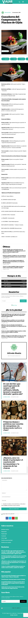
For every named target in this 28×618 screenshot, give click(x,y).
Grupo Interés (14, 615)
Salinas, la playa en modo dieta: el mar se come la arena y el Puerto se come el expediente (13, 336)
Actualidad (5, 51)
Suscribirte (23, 286)
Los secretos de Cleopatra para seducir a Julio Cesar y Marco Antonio (13, 576)
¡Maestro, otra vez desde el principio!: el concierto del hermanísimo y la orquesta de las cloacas (13, 262)
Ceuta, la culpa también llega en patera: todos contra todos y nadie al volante (13, 267)
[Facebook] (7, 518)
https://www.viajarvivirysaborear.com (14, 355)
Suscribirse (23, 300)
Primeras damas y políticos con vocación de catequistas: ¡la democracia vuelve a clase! (14, 256)
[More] (19, 518)
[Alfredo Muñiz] (2, 12)
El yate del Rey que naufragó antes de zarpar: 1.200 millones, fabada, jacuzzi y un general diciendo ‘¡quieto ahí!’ (14, 251)
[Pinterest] (13, 518)
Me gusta (24, 280)
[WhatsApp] (16, 518)
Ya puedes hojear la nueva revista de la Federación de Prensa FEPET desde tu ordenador (13, 583)
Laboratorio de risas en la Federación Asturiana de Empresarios (12, 587)
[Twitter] (10, 518)
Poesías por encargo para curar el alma (13, 579)
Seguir (24, 283)
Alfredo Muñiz (8, 12)
